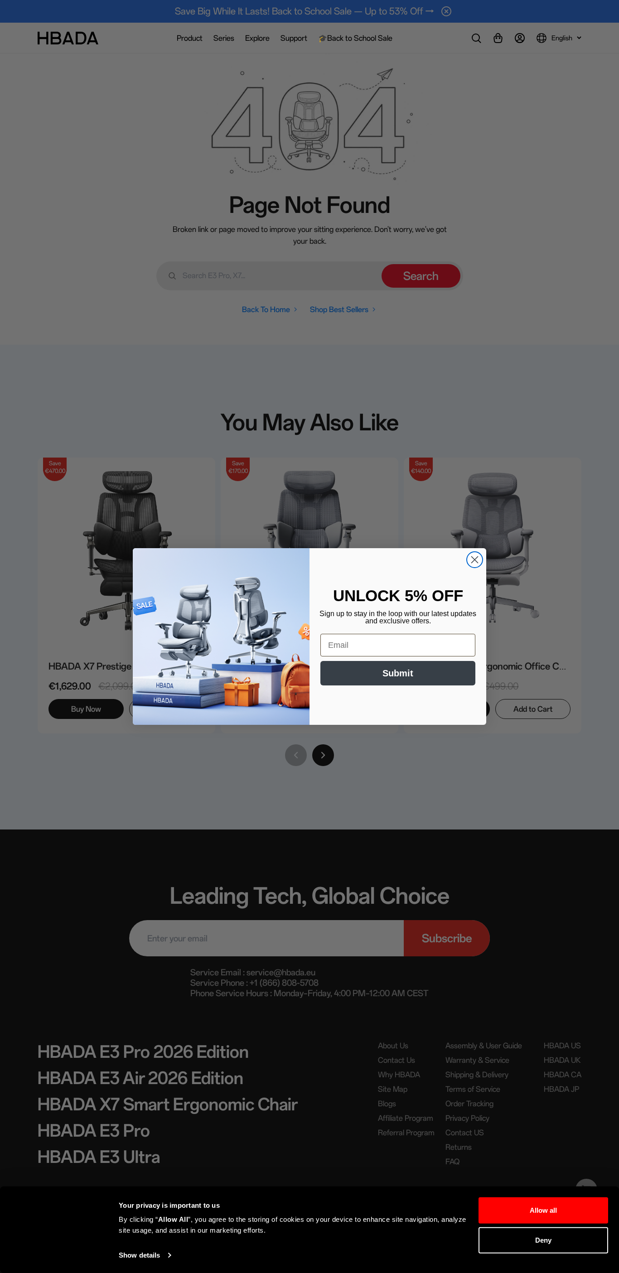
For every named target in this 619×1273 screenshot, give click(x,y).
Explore (257, 38)
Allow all (543, 1210)
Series (223, 38)
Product (190, 38)
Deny (543, 1240)
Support (293, 38)
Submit (397, 673)
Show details (139, 1255)
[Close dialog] (475, 560)
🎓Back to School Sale (355, 38)
